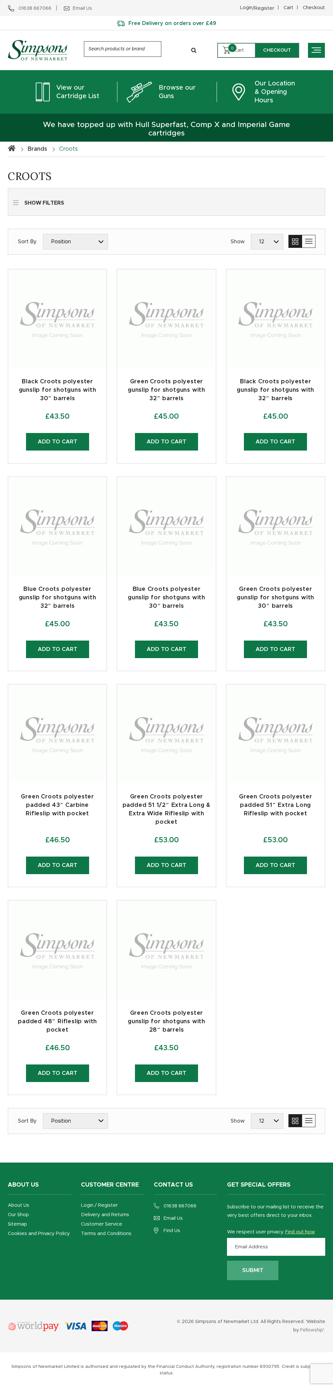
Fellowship (311, 1330)
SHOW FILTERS (44, 203)
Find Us (172, 1230)
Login (257, 8)
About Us (18, 1205)
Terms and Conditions (106, 1233)
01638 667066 (180, 1205)
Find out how (300, 1231)
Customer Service (101, 1224)
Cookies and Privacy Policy (39, 1233)
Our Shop (18, 1214)
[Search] (193, 50)
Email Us (173, 1218)
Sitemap (17, 1224)
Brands (37, 149)
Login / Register (99, 1205)
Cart (288, 7)
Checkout (314, 7)
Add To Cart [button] (57, 441)
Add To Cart (57, 649)
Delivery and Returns (105, 1214)
